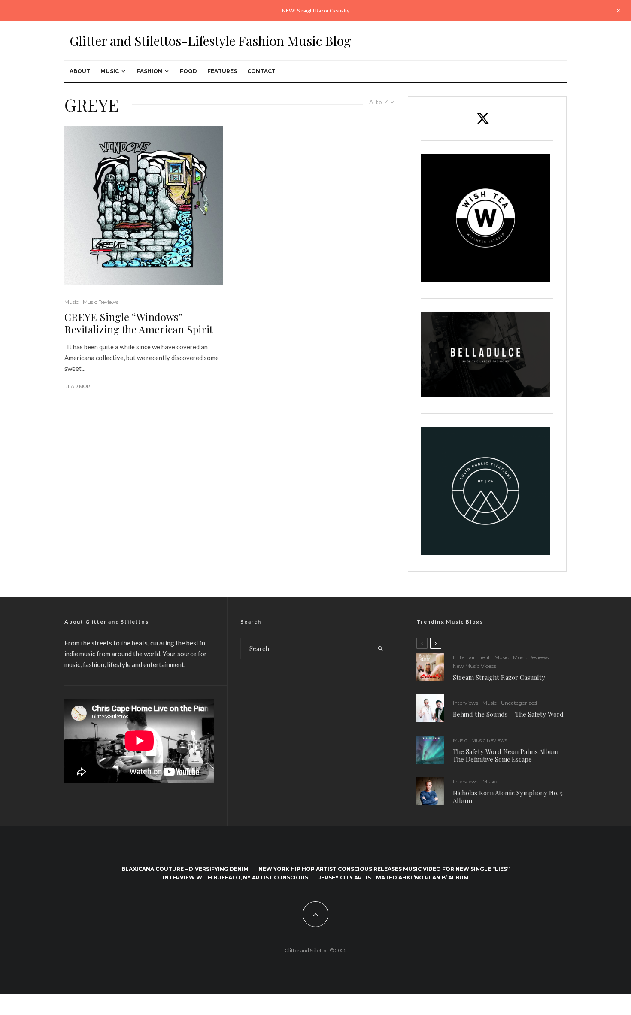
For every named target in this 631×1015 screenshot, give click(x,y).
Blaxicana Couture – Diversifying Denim (185, 869)
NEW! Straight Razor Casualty (315, 10)
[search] (380, 648)
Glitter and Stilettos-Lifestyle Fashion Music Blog (210, 40)
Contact (261, 71)
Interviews (465, 703)
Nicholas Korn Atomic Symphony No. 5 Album (508, 796)
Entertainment (471, 657)
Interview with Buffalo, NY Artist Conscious (235, 877)
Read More (78, 386)
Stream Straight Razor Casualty (500, 677)
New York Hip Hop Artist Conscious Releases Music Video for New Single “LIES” (384, 869)
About (80, 71)
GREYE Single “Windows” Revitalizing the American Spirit (138, 323)
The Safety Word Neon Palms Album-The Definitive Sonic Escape (507, 755)
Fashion (149, 71)
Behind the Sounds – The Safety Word (508, 714)
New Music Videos (474, 666)
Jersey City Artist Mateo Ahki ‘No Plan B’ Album (393, 877)
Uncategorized (519, 703)
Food (188, 71)
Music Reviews (100, 302)
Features (222, 71)
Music (109, 71)
